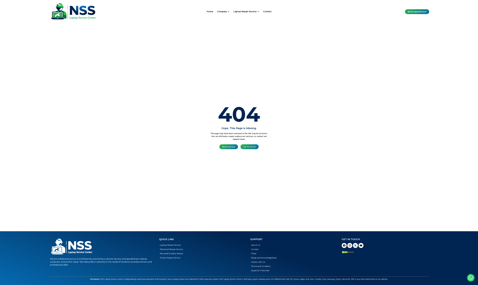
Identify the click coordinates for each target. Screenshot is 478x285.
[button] (471, 278)
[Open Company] (229, 11)
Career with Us (258, 262)
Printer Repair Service (170, 258)
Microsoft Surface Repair (171, 253)
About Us (255, 245)
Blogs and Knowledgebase (264, 258)
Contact (255, 249)
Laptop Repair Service (170, 245)
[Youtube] (360, 245)
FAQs (253, 253)
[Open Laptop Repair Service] (258, 11)
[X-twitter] (355, 245)
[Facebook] (344, 245)
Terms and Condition (261, 266)
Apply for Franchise (260, 270)
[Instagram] (349, 245)
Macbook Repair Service (171, 249)
